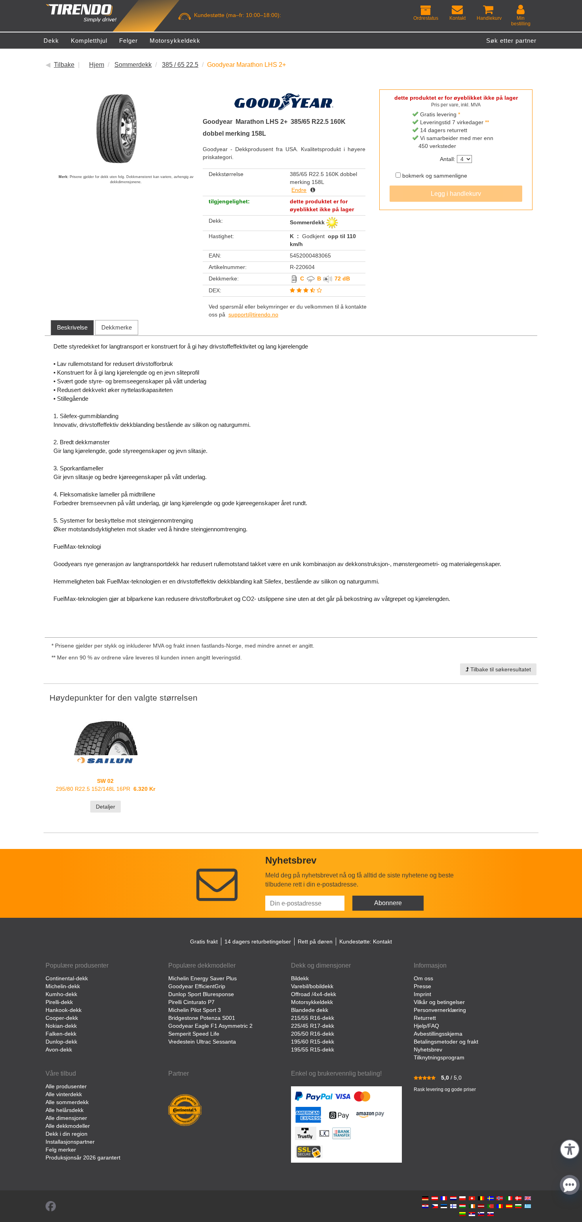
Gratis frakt (204, 941)
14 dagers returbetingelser (257, 941)
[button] (570, 1148)
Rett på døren (315, 941)
